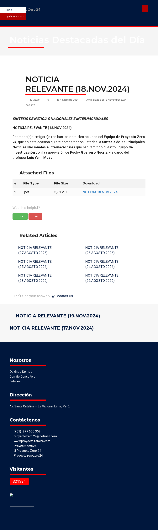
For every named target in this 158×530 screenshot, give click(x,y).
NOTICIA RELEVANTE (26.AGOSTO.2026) (102, 250)
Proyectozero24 (24, 446)
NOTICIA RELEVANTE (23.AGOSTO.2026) (35, 278)
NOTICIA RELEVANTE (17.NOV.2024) (52, 328)
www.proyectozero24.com (31, 441)
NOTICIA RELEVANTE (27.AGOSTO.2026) (35, 250)
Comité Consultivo (22, 376)
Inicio (9, 10)
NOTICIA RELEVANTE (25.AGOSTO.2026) (35, 264)
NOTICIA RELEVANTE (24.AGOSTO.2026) (102, 264)
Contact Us (64, 296)
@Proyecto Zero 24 (26, 451)
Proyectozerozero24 (27, 455)
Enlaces (15, 381)
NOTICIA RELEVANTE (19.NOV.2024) (58, 316)
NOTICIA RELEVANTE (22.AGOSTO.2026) (102, 278)
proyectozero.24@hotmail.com (34, 436)
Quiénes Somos (15, 16)
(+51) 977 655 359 (26, 431)
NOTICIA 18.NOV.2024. (100, 192)
